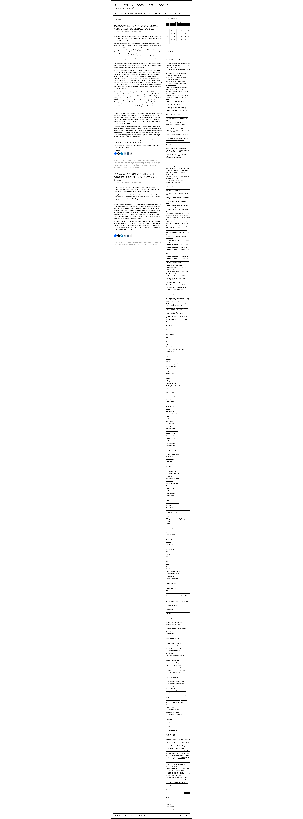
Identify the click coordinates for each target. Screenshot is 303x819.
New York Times (170, 423)
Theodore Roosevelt (171, 780)
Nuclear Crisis (135, 244)
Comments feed (170, 806)
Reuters (168, 378)
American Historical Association (174, 622)
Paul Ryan (177, 762)
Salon (167, 564)
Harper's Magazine (171, 464)
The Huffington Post (171, 583)
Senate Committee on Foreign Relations (176, 700)
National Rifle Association (120, 165)
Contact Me (177, 13)
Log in (167, 801)
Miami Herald (169, 421)
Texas (188, 777)
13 (181, 33)
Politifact (168, 556)
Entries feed (169, 804)
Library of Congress (171, 686)
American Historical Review (173, 624)
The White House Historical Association (176, 668)
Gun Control (157, 162)
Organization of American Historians (175, 655)
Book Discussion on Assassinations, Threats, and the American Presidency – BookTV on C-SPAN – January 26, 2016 (177, 299)
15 (188, 33)
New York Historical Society (173, 650)
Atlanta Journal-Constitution (173, 396)
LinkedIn (168, 521)
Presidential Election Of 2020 (174, 768)
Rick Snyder (158, 165)
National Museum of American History (176, 695)
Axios (167, 532)
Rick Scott (151, 165)
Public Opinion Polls (179, 770)
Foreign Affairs (169, 459)
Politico (168, 551)
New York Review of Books (173, 473)
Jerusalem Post (170, 411)
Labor (132, 164)
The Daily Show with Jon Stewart (174, 386)
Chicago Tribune (170, 401)
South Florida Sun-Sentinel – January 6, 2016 (177, 244)
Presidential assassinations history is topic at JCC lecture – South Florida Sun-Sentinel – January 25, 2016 (177, 236)
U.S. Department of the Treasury (174, 714)
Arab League (137, 160)
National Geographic (171, 468)
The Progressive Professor (141, 5)
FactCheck (168, 542)
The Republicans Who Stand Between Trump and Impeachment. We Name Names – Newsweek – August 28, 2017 (177, 103)
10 (171, 33)
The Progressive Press (171, 586)
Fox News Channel (180, 751)
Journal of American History (173, 638)
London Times (169, 416)
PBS (167, 376)
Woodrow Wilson (178, 785)
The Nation (169, 490)
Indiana (116, 164)
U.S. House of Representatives (173, 717)
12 (178, 33)
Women (173, 785)
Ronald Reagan (175, 776)
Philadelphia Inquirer (171, 428)
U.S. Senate (169, 719)
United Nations (127, 246)
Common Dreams (170, 534)
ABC (167, 329)
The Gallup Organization (172, 578)
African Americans (179, 739)
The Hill (168, 581)
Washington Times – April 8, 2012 (174, 282)
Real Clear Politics (170, 559)
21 (185, 36)
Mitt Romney (170, 762)
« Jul (167, 47)
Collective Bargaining (124, 162)
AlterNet (168, 332)
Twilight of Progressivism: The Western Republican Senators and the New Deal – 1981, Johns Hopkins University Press (178, 155)
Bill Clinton (177, 742)
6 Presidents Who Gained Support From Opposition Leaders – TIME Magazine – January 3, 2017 (178, 69)
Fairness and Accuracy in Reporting (175, 349)
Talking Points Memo (171, 381)
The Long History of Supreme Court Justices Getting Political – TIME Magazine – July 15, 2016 (177, 97)
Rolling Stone (169, 481)
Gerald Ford (175, 755)
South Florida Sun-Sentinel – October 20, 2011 (178, 256)
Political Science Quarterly (172, 478)
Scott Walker (117, 167)
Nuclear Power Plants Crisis (139, 165)
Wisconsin (136, 167)
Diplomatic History (170, 633)
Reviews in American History (173, 660)
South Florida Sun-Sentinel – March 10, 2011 (177, 247)
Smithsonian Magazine (172, 483)
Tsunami (123, 167)
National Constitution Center (173, 646)
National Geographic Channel (173, 364)
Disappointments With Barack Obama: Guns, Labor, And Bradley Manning (136, 27)
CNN (167, 344)
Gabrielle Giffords (148, 162)
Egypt (138, 162)
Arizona (143, 160)
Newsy (167, 371)
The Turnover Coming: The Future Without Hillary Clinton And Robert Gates (135, 177)
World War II (184, 785)
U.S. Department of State (172, 712)
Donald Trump (173, 748)
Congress (183, 742)
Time (167, 500)
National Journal (170, 549)
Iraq (119, 164)
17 (171, 36)
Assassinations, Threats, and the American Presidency (153, 13)
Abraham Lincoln (170, 739)
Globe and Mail (170, 406)
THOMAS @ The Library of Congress (175, 670)
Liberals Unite (169, 547)
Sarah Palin (183, 775)
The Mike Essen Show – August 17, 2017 (176, 275)
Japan (122, 164)
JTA (167, 354)
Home (117, 13)
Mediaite (168, 359)
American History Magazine (173, 454)
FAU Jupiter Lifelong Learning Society (175, 519)
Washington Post (170, 443)
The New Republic (170, 493)
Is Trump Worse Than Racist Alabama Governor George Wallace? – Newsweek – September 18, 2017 (176, 83)
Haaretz (168, 409)
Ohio (147, 165)
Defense (145, 242)
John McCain (174, 760)
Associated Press (170, 334)
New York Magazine (171, 471)
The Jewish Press (170, 438)
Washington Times (171, 445)
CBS (167, 342)
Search (187, 793)
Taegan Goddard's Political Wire (174, 571)
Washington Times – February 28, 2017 (176, 284)
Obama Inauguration (171, 730)
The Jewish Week (170, 440)
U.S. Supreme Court (171, 722)
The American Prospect (172, 486)
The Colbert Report (171, 383)
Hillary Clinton (117, 244)
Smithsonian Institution (172, 705)
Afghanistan (131, 160)
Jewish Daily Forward (171, 414)
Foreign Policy (157, 242)
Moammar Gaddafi (156, 164)
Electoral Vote (169, 539)
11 (174, 33)
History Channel (170, 351)
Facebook (168, 516)
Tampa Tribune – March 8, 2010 (174, 265)
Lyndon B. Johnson (182, 760)
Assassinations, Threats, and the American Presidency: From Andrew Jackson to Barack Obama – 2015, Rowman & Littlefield (177, 150)
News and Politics (120, 160)
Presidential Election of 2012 (147, 244)
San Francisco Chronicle (172, 431)
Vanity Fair (168, 505)
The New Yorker (170, 495)
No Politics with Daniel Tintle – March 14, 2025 (178, 232)
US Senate (183, 782)
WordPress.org (170, 809)
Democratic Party (178, 745)
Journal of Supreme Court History (174, 641)
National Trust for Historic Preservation (176, 648)
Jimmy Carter (174, 758)
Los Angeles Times (171, 418)
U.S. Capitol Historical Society (173, 672)
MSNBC (168, 361)
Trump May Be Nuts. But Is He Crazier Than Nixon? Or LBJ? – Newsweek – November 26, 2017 (177, 124)
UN (127, 167)
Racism (185, 770)
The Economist (170, 488)
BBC (167, 337)
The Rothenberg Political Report (174, 588)
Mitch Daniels (146, 164)
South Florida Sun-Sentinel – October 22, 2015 (178, 258)
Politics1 (168, 554)
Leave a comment (137, 31)
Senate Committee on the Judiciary (175, 702)
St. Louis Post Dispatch (172, 436)
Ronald (128, 31)
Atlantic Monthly (170, 456)
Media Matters (170, 356)
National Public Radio (171, 366)
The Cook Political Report (172, 573)
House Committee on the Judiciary (175, 683)
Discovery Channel (170, 346)
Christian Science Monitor (172, 404)
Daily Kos (168, 537)
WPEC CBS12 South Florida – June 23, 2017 (177, 289)
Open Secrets (169, 653)
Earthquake (133, 162)
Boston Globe (169, 399)
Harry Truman (181, 755)
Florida (142, 162)
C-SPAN (168, 339)
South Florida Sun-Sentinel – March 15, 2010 (177, 249)
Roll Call (168, 561)
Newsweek (169, 476)
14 (185, 33)
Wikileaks (131, 167)
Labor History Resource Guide (173, 643)
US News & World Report (172, 503)
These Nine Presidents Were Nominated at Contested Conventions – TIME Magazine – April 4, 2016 (177, 118)
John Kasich (128, 164)
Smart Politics (169, 569)
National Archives (170, 688)
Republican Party (175, 772)
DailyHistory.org (170, 631)
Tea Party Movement (180, 778)
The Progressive (170, 498)
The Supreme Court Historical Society (175, 665)
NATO (129, 165)
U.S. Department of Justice (173, 709)
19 (178, 36)
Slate (167, 566)
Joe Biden (181, 758)
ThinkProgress (169, 591)
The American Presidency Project (174, 663)
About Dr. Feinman (127, 13)
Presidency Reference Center (173, 658)
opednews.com (170, 373)
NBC (167, 368)
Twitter (168, 523)
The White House (170, 707)
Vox (167, 388)
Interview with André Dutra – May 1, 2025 (176, 230)
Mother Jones (169, 466)
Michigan (140, 164)
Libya (136, 164)
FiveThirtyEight (170, 544)
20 (181, 36)
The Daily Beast (170, 576)
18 (174, 36)
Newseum (168, 697)
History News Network (172, 605)
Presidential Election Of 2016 (176, 766)
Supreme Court (170, 777)
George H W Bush (178, 753)
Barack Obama (150, 160)
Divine (181, 816)
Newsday (168, 426)
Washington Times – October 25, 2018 (176, 287)
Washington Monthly (171, 508)
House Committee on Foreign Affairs (175, 681)
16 (167, 36)
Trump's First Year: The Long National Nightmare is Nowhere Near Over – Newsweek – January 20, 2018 (178, 130)
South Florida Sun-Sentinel (172, 433)
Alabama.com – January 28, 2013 (174, 166)
